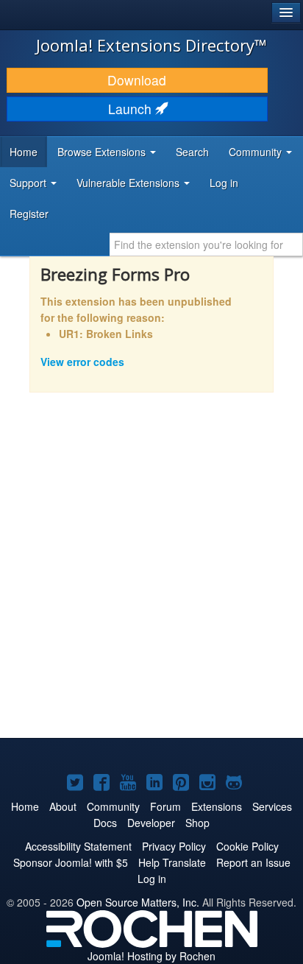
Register (29, 213)
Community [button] (257, 151)
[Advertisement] (151, 575)
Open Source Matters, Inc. (137, 902)
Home (24, 151)
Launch (131, 108)
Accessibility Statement (78, 846)
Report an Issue (253, 862)
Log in (224, 182)
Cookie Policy (247, 846)
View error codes (82, 361)
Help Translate (172, 862)
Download (136, 80)
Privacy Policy (174, 846)
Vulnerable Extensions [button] (129, 182)
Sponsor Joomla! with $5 (70, 862)
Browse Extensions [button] (103, 151)
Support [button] (29, 182)
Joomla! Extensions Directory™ (151, 45)
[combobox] (206, 244)
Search (192, 151)
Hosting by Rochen (151, 956)
